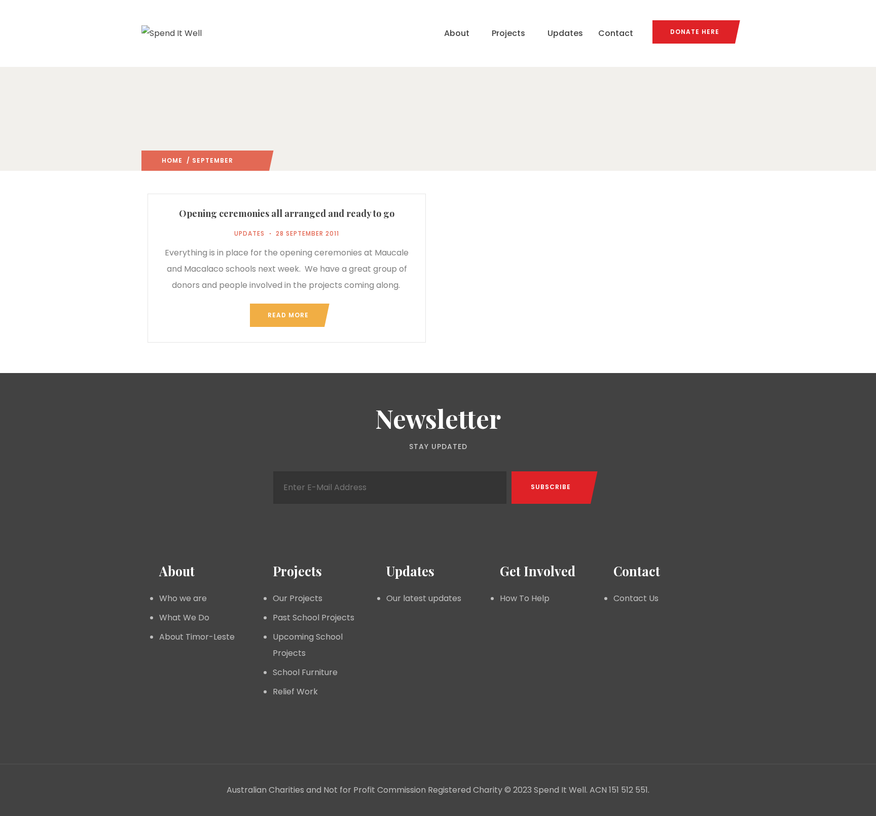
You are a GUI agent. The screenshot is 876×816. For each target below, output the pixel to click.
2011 (240, 160)
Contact (615, 33)
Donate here (694, 31)
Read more (288, 315)
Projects (508, 33)
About (456, 33)
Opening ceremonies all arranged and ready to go (286, 213)
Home (172, 160)
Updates (565, 33)
